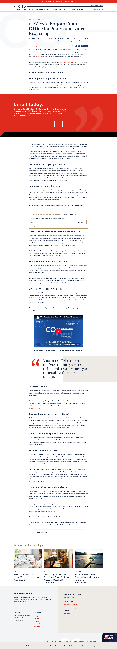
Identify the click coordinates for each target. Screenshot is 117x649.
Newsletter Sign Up (70, 604)
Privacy (60, 641)
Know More (81, 645)
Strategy (37, 19)
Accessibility (68, 641)
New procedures (83, 469)
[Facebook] (69, 46)
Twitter (36, 621)
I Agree (95, 646)
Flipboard (37, 626)
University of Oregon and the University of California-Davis (67, 236)
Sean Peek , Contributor (37, 46)
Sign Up (101, 9)
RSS (87, 641)
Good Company (42, 9)
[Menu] (14, 6)
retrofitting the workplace (64, 87)
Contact (46, 641)
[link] (87, 9)
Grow (31, 9)
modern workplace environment (68, 62)
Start (17, 9)
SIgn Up (58, 124)
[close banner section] (113, 1)
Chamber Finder (69, 597)
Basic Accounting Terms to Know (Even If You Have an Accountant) (26, 577)
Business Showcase (76, 9)
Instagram (37, 616)
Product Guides (58, 9)
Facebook (37, 624)
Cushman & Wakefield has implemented (60, 154)
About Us (53, 641)
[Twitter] (73, 46)
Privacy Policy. (49, 226)
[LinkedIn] (76, 46)
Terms (75, 641)
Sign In (96, 9)
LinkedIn (37, 618)
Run (24, 9)
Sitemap (81, 641)
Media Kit (67, 613)
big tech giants (40, 56)
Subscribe (80, 222)
